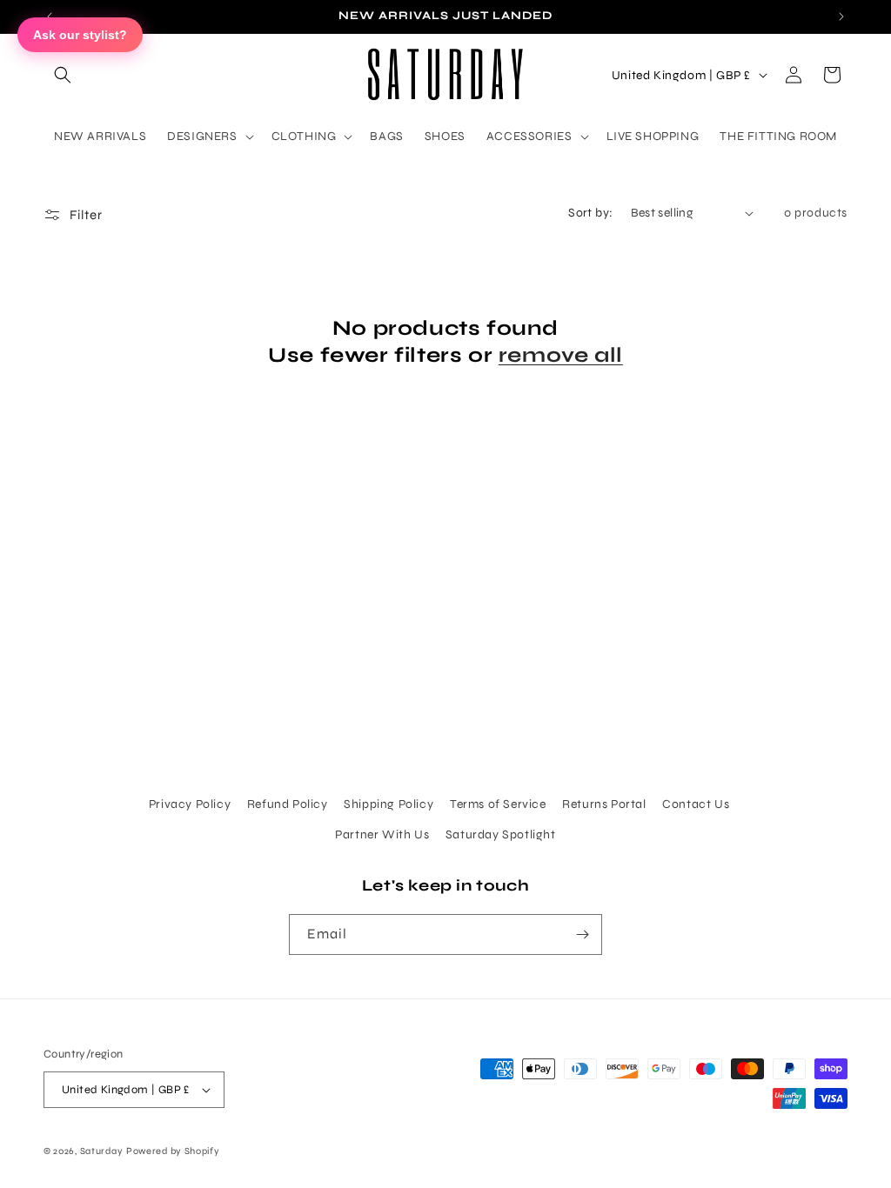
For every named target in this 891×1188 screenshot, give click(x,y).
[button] (63, 75)
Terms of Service (498, 804)
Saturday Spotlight (501, 834)
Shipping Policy (388, 804)
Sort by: (590, 212)
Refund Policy (287, 804)
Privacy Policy (190, 804)
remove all (561, 355)
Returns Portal (604, 804)
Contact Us (695, 804)
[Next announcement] (841, 16)
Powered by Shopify (173, 1151)
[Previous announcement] (49, 16)
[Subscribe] (582, 934)
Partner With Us (382, 834)
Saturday (102, 1151)
